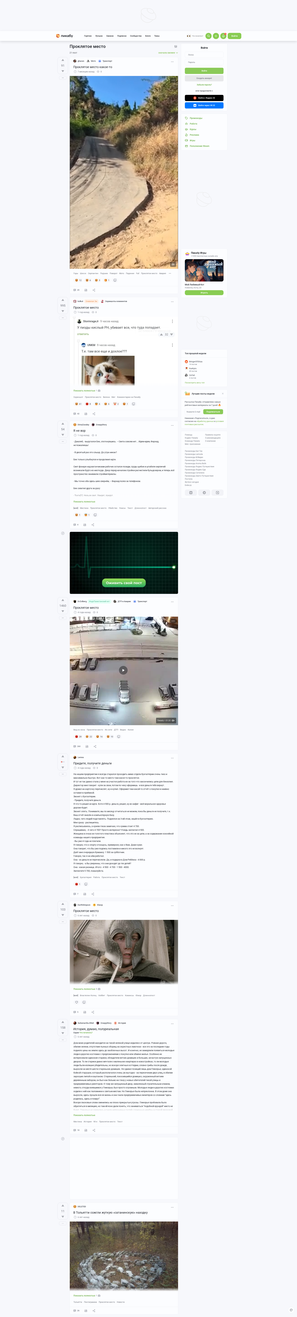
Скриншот (78, 397)
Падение (130, 273)
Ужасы (122, 508)
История (88, 1121)
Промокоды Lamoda (194, 454)
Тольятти (77, 1302)
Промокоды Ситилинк (194, 473)
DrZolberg (82, 601)
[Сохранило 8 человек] (86, 1130)
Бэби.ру (188, 485)
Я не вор (79, 430)
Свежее (110, 36)
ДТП (116, 730)
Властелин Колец (88, 995)
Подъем (104, 273)
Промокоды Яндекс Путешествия (199, 467)
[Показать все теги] (170, 273)
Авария (162, 273)
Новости (121, 1302)
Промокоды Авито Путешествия (199, 476)
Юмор (138, 995)
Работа (96, 877)
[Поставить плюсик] (63, 60)
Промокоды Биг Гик (193, 451)
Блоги (148, 36)
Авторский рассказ (157, 508)
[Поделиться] (94, 290)
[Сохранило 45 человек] (86, 413)
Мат (113, 397)
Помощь (188, 435)
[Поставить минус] (63, 71)
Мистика (84, 508)
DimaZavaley (83, 424)
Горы (75, 273)
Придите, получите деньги (92, 763)
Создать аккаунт (204, 78)
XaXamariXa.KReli (86, 1023)
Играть (204, 292)
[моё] (75, 508)
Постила (188, 479)
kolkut (80, 301)
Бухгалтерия (85, 877)
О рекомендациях (213, 438)
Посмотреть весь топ (195, 382)
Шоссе (83, 273)
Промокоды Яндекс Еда (195, 470)
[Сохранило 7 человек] (86, 290)
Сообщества (136, 36)
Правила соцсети (212, 435)
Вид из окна (79, 730)
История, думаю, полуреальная (96, 1029)
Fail (137, 273)
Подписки (121, 36)
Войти (234, 36)
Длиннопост (140, 508)
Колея (130, 730)
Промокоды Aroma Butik (195, 463)
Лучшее (99, 36)
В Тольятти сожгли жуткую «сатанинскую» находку (110, 1212)
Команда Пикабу (192, 441)
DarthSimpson (84, 905)
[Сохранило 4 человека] (85, 1012)
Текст (130, 508)
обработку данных (205, 421)
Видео (123, 730)
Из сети (108, 730)
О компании (210, 441)
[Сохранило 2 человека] (85, 524)
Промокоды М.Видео (194, 457)
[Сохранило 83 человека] (87, 746)
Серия (83, 1032)
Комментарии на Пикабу (128, 397)
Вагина (106, 397)
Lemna (81, 757)
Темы (156, 36)
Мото (121, 273)
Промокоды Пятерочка (195, 460)
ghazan (81, 61)
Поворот (113, 273)
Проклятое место (149, 273)
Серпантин (93, 273)
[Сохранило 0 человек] (85, 894)
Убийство (112, 508)
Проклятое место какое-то (92, 67)
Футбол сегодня (192, 482)
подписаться (213, 411)
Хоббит (101, 995)
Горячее (88, 36)
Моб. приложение (192, 444)
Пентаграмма (90, 1302)
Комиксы (129, 995)
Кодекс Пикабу (191, 438)
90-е (95, 1121)
